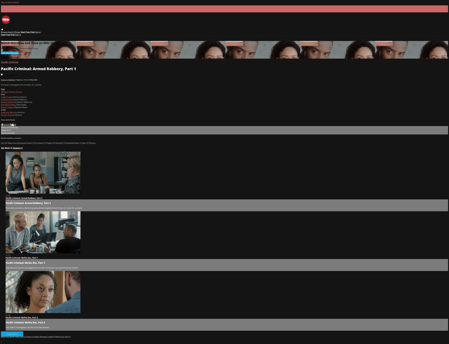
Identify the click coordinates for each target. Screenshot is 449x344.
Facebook (5, 124)
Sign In (18, 34)
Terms (23, 336)
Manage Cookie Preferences (52, 336)
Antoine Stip (6, 99)
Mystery (4, 92)
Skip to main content (10, 2)
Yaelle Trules (7, 97)
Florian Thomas (8, 115)
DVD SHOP (10, 336)
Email (13, 124)
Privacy (29, 336)
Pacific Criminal (9, 62)
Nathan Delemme (9, 102)
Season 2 (18, 147)
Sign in (38, 32)
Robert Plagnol (7, 107)
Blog (3, 336)
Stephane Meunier (9, 112)
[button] (2, 29)
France (12, 92)
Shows (17, 32)
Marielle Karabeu (8, 104)
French (19, 92)
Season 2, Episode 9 (8, 80)
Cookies (36, 336)
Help (17, 336)
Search (11, 32)
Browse (4, 32)
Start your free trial (9, 53)
